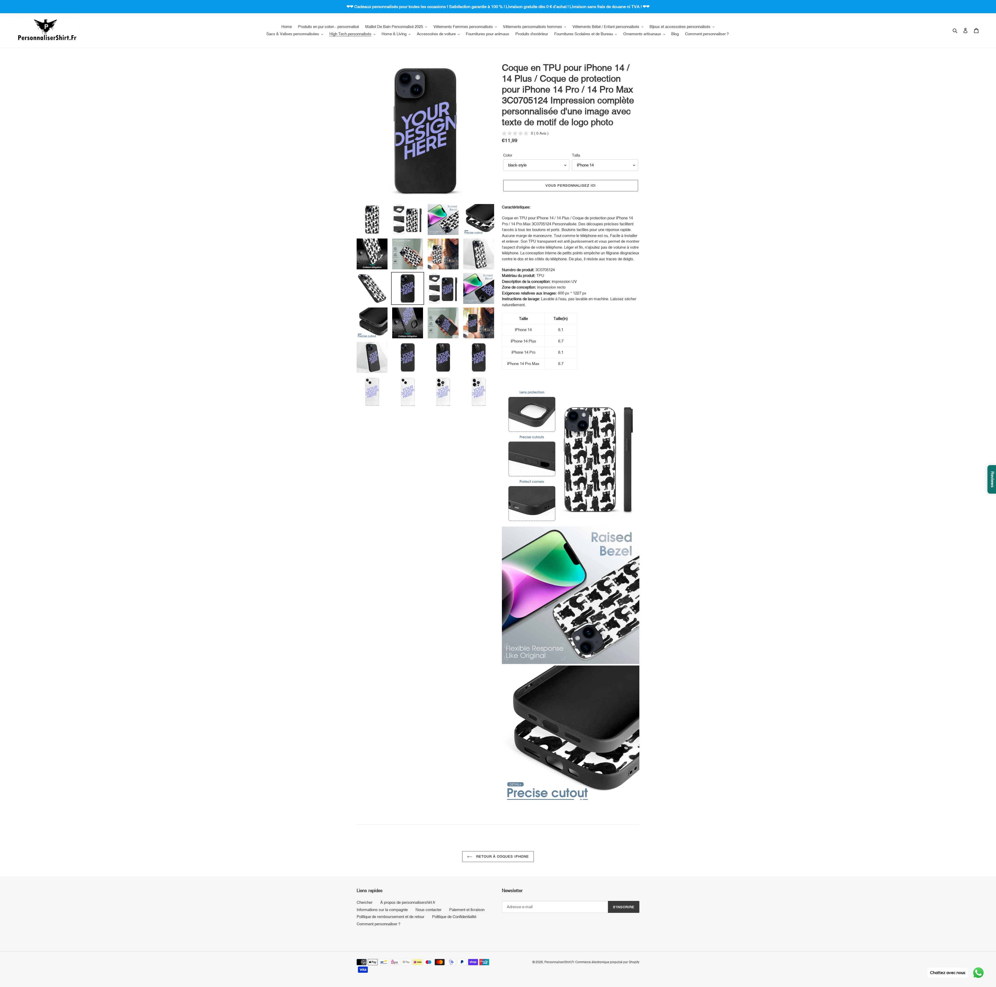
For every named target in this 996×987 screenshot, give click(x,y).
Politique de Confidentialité (454, 916)
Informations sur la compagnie (382, 909)
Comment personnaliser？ (379, 924)
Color (507, 155)
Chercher (364, 902)
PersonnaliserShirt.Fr (559, 962)
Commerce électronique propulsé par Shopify (607, 962)
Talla (576, 155)
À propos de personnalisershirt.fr (407, 902)
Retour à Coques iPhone (502, 856)
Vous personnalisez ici (570, 185)
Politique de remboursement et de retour (390, 916)
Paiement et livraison (467, 909)
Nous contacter (428, 909)
